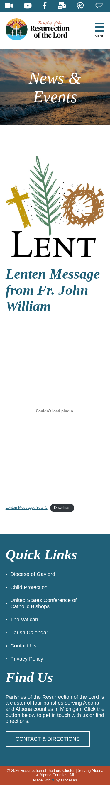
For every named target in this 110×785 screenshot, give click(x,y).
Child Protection (29, 587)
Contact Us (23, 646)
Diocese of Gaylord (32, 574)
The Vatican (24, 620)
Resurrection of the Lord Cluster (48, 770)
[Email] (62, 5)
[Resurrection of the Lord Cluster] (42, 30)
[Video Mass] (9, 5)
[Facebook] (44, 5)
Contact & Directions (48, 739)
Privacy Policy (26, 659)
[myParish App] (80, 6)
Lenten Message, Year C (27, 508)
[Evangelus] (99, 6)
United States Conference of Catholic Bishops (43, 603)
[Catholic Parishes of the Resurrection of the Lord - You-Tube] (28, 5)
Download (62, 508)
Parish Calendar (29, 632)
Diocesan (69, 780)
